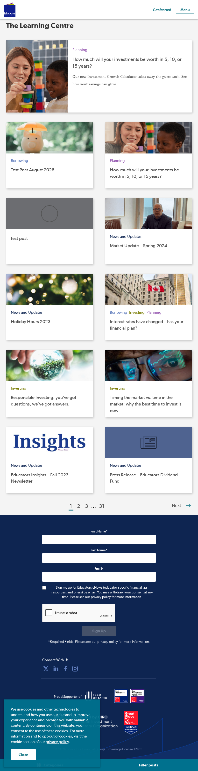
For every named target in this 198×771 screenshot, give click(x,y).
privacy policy (57, 741)
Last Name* (99, 550)
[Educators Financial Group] (17, 9)
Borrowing (19, 160)
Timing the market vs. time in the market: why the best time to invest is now (145, 404)
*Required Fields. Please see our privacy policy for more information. (99, 641)
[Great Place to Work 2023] (121, 696)
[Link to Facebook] (65, 668)
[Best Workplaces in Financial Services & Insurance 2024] (137, 696)
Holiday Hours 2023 (30, 321)
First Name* (99, 531)
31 (102, 506)
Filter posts (148, 765)
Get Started (162, 10)
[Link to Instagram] (75, 668)
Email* (99, 569)
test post (19, 238)
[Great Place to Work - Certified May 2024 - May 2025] (134, 723)
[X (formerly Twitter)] (46, 668)
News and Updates (125, 236)
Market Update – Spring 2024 (138, 245)
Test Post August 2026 (32, 170)
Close (23, 754)
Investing (136, 312)
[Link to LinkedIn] (55, 668)
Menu (185, 10)
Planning (79, 49)
